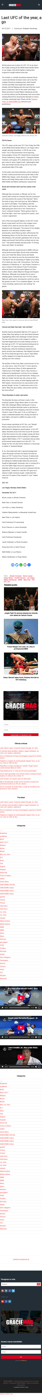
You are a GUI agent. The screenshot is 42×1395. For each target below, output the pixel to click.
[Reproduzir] (3, 1008)
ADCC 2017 (4, 842)
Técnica (2, 966)
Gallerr (2, 879)
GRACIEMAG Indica (7, 888)
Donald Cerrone (19, 578)
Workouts (3, 979)
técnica (2, 963)
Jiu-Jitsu (3, 912)
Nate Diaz (26, 580)
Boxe (2, 860)
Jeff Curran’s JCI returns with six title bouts (15, 779)
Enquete (3, 870)
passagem (4, 942)
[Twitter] (13, 1290)
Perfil (2, 945)
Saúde (2, 954)
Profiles (3, 948)
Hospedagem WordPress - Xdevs (21, 1387)
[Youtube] (2, 1290)
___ (1, 830)
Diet (1, 863)
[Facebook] (9, 1290)
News (2, 933)
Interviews (4, 906)
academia (3, 836)
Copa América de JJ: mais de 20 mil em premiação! (18, 771)
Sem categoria (5, 957)
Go (39, 1284)
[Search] (39, 4)
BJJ (1, 857)
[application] (21, 998)
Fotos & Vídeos (5, 876)
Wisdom (3, 975)
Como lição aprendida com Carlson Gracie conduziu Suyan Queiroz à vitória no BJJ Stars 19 (20, 775)
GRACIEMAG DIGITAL (7, 885)
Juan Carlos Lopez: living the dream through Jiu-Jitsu (19, 748)
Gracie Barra (4, 882)
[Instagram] (6, 1290)
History (2, 900)
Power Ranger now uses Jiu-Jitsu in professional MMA (21, 648)
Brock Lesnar (28, 576)
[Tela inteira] (39, 1008)
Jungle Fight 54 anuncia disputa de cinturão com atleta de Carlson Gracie (21, 614)
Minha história (5, 921)
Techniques (4, 960)
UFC (33, 580)
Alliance (3, 845)
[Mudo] (36, 1008)
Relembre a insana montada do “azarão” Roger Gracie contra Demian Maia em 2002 (19, 767)
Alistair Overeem (16, 576)
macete (2, 918)
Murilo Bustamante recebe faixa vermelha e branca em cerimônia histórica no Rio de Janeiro (19, 783)
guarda (2, 897)
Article (2, 848)
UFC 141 (7, 582)
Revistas (3, 951)
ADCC (2, 839)
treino (2, 969)
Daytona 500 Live (6, 1394)
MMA (20, 580)
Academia (3, 833)
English (2, 866)
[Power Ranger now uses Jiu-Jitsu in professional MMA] (21, 631)
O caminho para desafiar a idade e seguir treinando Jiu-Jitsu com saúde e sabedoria (19, 752)
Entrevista (3, 873)
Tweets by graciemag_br (21, 1259)
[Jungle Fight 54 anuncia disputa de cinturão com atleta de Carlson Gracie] (21, 599)
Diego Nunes (8, 578)
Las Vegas (31, 578)
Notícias (3, 939)
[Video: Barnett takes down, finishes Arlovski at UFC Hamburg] (21, 664)
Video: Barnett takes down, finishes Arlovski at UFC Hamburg (21, 678)
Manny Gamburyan (10, 580)
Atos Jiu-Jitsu (5, 854)
